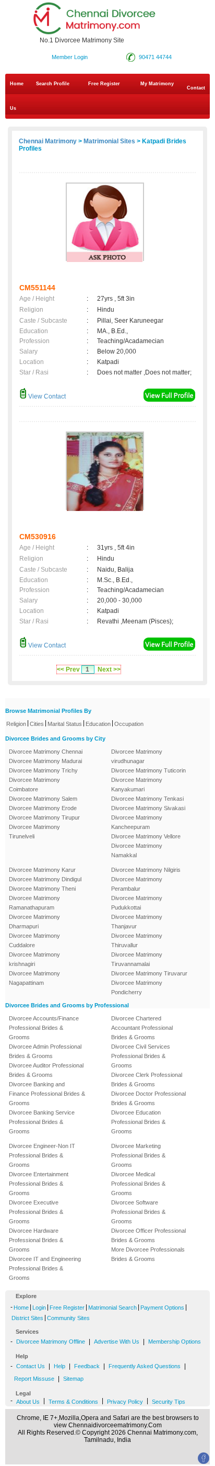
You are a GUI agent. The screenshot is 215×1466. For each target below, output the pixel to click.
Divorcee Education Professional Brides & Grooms (138, 1121)
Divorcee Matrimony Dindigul (45, 879)
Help (59, 1366)
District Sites (27, 1318)
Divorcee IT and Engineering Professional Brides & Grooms (45, 1268)
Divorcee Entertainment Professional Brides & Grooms (38, 1183)
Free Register (104, 83)
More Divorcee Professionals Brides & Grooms (148, 1254)
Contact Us (107, 98)
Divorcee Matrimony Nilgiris (146, 870)
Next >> (109, 669)
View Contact (46, 396)
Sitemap (73, 1379)
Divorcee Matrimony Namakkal (136, 850)
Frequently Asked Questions (145, 1366)
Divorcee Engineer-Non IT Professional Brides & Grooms (42, 1155)
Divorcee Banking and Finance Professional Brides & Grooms (47, 1093)
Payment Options (162, 1307)
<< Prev (68, 669)
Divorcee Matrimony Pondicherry (136, 987)
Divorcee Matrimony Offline (50, 1341)
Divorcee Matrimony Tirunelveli (34, 831)
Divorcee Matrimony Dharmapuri (34, 921)
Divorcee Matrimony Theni (42, 888)
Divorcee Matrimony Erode (43, 808)
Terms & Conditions (73, 1402)
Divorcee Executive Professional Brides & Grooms (36, 1211)
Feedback (87, 1366)
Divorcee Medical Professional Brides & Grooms (138, 1183)
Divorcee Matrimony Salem (43, 798)
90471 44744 (155, 57)
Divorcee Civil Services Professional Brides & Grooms (140, 1056)
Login (39, 1307)
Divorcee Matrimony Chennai (45, 751)
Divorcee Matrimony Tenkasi (147, 798)
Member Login (70, 57)
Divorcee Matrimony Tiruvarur (149, 973)
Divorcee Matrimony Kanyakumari (136, 784)
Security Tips (168, 1402)
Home (16, 83)
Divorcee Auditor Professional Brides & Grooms (46, 1070)
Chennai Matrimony (48, 141)
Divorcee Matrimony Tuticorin (148, 770)
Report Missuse (34, 1379)
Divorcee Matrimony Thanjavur (136, 921)
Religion (16, 724)
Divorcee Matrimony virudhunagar (136, 756)
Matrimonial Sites (109, 141)
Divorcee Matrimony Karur (42, 870)
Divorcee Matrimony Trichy (43, 770)
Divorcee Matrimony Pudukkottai (136, 903)
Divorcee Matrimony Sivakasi (148, 808)
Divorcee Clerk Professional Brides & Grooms (146, 1079)
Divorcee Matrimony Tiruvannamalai (136, 959)
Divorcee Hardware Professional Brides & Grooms (36, 1240)
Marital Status (64, 724)
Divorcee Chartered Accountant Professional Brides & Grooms (142, 1027)
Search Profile (52, 83)
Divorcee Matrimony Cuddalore (34, 940)
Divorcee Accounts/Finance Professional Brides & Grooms (44, 1027)
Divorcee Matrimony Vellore (146, 836)
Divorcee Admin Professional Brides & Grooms (45, 1051)
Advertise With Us (116, 1341)
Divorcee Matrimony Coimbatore (34, 784)
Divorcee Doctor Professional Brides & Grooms (148, 1098)
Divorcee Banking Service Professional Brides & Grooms (42, 1121)
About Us (28, 1402)
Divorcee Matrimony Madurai (45, 761)
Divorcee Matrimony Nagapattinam (34, 978)
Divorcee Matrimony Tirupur (44, 817)
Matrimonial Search (112, 1307)
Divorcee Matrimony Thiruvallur (136, 940)
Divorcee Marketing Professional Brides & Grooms (138, 1155)
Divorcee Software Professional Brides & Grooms (138, 1211)
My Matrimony (157, 83)
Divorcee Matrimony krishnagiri (34, 959)
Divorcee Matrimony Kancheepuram (136, 822)
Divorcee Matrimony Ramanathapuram (34, 903)
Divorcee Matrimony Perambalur (136, 884)
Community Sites (68, 1318)
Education (98, 724)
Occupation (129, 724)
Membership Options (174, 1341)
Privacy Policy (125, 1402)
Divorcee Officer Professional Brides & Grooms (148, 1235)
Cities (37, 724)
